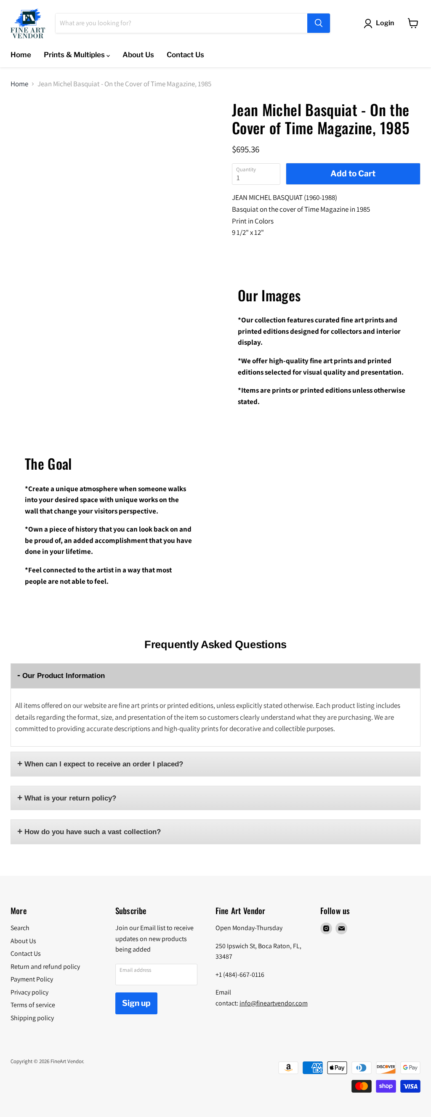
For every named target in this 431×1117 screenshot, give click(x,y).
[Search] (318, 23)
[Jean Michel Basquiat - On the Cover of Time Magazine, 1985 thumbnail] (21, 122)
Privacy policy (29, 992)
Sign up (136, 1003)
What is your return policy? (70, 798)
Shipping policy (32, 1017)
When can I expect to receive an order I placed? (103, 764)
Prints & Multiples (75, 55)
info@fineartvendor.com (273, 1003)
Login (385, 23)
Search (20, 927)
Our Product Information (63, 676)
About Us (138, 55)
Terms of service (33, 1004)
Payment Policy (32, 979)
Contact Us (185, 55)
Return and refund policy (45, 966)
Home (21, 55)
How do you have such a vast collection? (92, 832)
